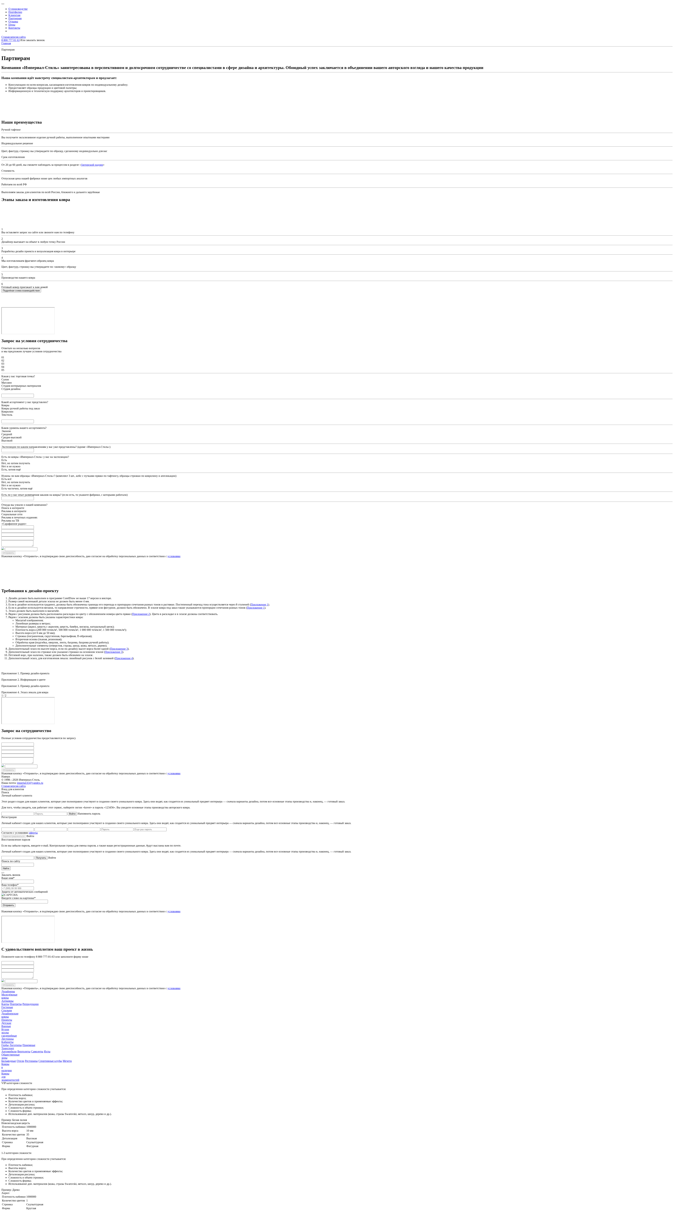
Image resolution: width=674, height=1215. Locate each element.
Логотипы (15, 1045)
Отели (20, 1060)
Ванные (6, 1026)
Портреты (16, 1004)
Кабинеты (7, 1042)
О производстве (18, 8)
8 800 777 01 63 (10, 40)
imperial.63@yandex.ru (30, 782)
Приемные (28, 1045)
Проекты (6, 1019)
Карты (5, 1004)
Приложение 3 (119, 648)
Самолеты (37, 1051)
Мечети (67, 1060)
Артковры (7, 1000)
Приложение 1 (259, 604)
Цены (11, 24)
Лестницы (7, 1038)
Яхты (47, 1051)
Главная (6, 43)
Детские (6, 1023)
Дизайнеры (8, 991)
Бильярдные (8, 1060)
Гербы (5, 1045)
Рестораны (31, 1060)
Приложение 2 (141, 614)
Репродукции (30, 1004)
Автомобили (9, 1051)
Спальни (6, 1010)
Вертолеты (23, 1051)
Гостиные (7, 1007)
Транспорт (7, 1048)
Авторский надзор (92, 164)
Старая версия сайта (13, 36)
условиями (173, 556)
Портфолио (15, 12)
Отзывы (13, 21)
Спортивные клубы (50, 1060)
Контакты (14, 27)
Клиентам (14, 15)
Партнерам (15, 18)
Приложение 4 (124, 658)
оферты (33, 832)
